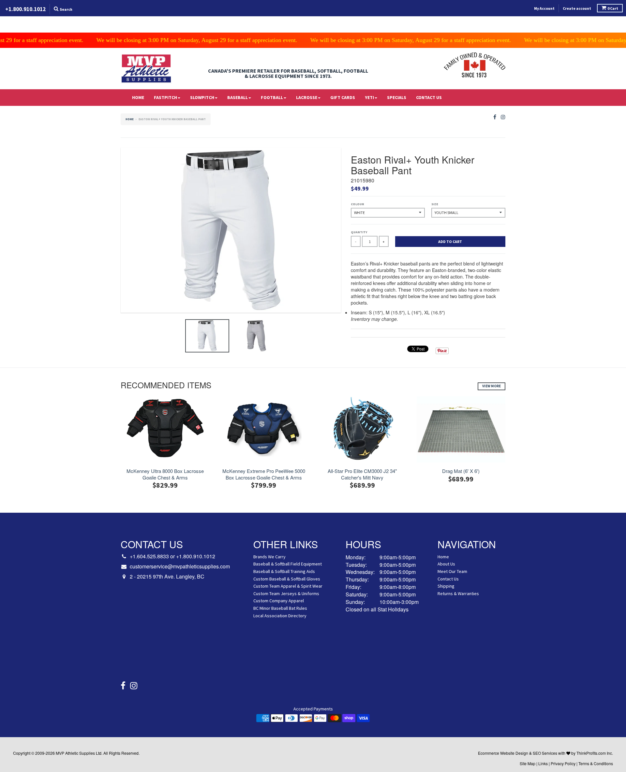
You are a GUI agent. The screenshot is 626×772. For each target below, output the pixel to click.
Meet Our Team (452, 571)
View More (491, 386)
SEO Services (545, 753)
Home (138, 97)
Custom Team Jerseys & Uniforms (286, 593)
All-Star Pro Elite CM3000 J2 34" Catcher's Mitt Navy (362, 474)
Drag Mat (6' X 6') (461, 471)
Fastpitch (165, 97)
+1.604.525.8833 (149, 556)
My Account (544, 8)
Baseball (237, 97)
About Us (446, 564)
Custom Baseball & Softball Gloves (286, 579)
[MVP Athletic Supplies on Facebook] (494, 117)
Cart (612, 8)
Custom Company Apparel (278, 601)
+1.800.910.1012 (195, 556)
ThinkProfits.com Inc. (594, 753)
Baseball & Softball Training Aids (284, 571)
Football (272, 97)
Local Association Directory (279, 616)
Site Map (527, 763)
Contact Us (429, 97)
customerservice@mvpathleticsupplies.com (180, 566)
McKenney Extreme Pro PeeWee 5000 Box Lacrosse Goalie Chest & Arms (263, 474)
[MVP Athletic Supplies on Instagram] (503, 117)
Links (543, 763)
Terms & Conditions (595, 763)
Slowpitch (202, 97)
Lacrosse (306, 97)
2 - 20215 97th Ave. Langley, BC (167, 576)
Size (434, 204)
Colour (357, 204)
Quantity (359, 232)
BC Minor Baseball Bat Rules (280, 608)
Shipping (446, 586)
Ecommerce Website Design (503, 753)
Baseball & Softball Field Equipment (287, 564)
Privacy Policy (563, 763)
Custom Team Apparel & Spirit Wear (287, 586)
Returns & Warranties (458, 593)
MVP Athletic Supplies (75, 753)
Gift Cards (342, 97)
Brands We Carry (269, 557)
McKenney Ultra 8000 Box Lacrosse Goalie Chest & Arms (165, 474)
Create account (577, 8)
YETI (369, 97)
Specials (396, 97)
